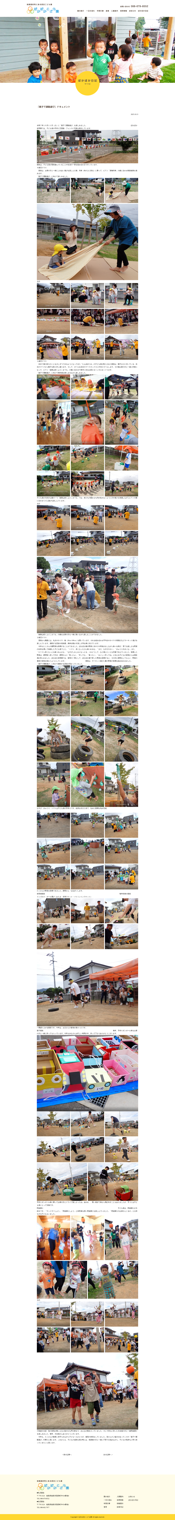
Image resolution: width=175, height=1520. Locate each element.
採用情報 (123, 11)
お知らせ (132, 11)
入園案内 (114, 11)
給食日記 (120, 1507)
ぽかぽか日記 (143, 11)
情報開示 (120, 1503)
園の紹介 (80, 11)
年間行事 (100, 11)
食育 (107, 11)
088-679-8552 (139, 6)
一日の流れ (90, 11)
